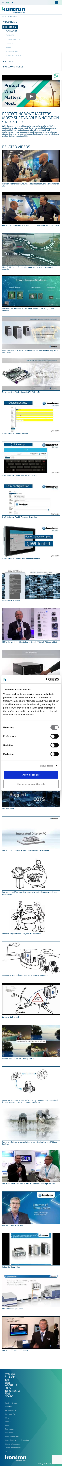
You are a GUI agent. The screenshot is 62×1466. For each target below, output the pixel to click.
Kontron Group (11, 1403)
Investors (8, 1407)
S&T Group (9, 1451)
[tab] (31, 27)
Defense (9, 43)
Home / (5, 16)
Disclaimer (9, 1433)
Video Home (10, 21)
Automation (11, 31)
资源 (9, 16)
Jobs (8, 1388)
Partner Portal (10, 1410)
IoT (7, 1379)
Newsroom (12, 1390)
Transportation (13, 56)
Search (9, 1396)
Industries (9, 27)
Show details (46, 765)
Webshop (9, 1421)
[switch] (54, 736)
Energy (9, 47)
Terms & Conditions (13, 1448)
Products (9, 61)
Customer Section (12, 1414)
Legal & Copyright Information (17, 1440)
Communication (13, 39)
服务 (7, 1382)
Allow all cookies (31, 775)
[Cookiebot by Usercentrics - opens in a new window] (46, 679)
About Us (11, 1385)
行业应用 (10, 1376)
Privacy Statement (12, 1436)
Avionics (10, 35)
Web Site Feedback (12, 1444)
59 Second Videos (13, 66)
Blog (7, 1418)
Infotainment (12, 51)
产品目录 (10, 1374)
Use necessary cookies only (31, 784)
